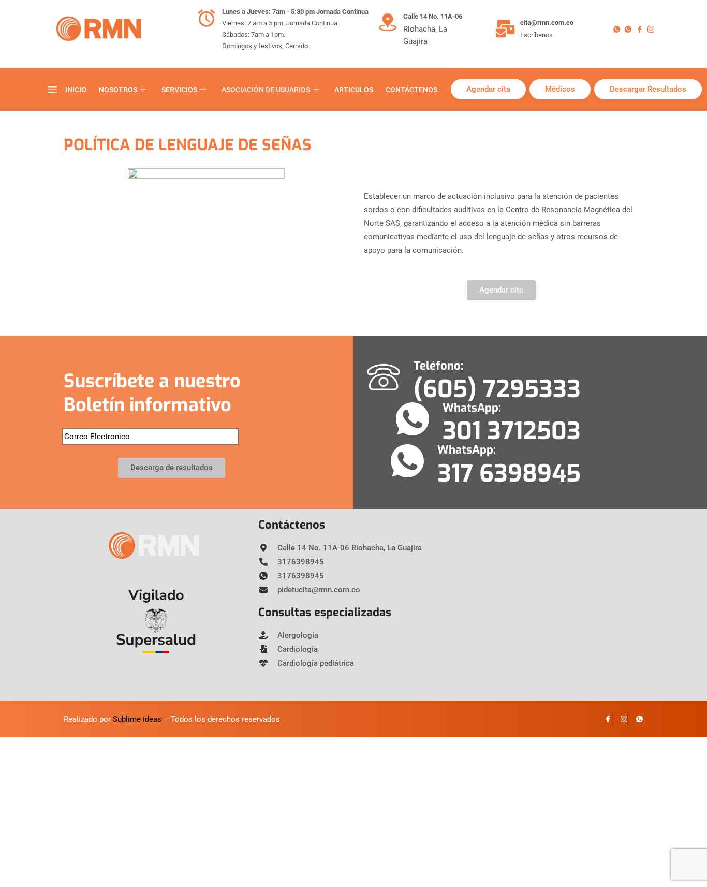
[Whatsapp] (619, 29)
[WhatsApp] (635, 719)
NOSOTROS (118, 89)
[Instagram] (653, 29)
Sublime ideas (137, 719)
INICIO (75, 89)
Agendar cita (488, 89)
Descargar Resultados (648, 89)
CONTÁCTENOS (411, 89)
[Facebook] (641, 29)
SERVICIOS (179, 89)
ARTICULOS (353, 89)
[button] (52, 89)
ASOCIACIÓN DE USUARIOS (266, 89)
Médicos (560, 89)
